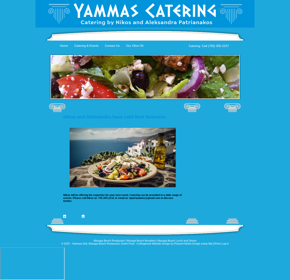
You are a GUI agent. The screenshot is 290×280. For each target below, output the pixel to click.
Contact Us (112, 45)
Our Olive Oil (134, 45)
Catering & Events (86, 45)
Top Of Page (90, 217)
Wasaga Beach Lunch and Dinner (177, 240)
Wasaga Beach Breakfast (141, 240)
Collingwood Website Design (153, 243)
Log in (225, 243)
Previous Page (73, 217)
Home (64, 45)
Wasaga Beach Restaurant (109, 240)
